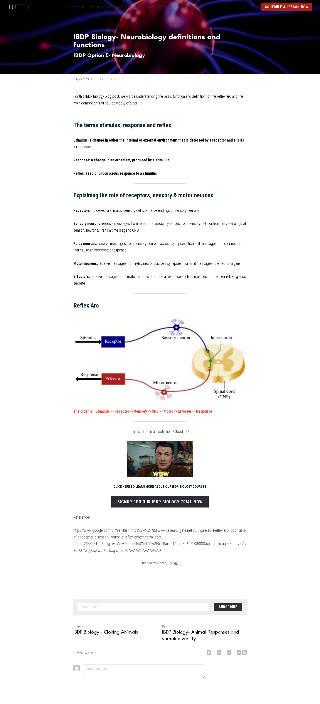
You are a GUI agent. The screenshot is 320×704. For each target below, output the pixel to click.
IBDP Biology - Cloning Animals (105, 632)
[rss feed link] (244, 652)
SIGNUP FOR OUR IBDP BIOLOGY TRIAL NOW (160, 501)
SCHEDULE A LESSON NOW (286, 7)
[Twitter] (219, 652)
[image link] (22, 7)
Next (164, 626)
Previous (81, 626)
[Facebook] (209, 652)
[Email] (239, 652)
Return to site (84, 652)
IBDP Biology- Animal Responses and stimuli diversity (200, 635)
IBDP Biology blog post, (102, 96)
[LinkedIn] (229, 652)
